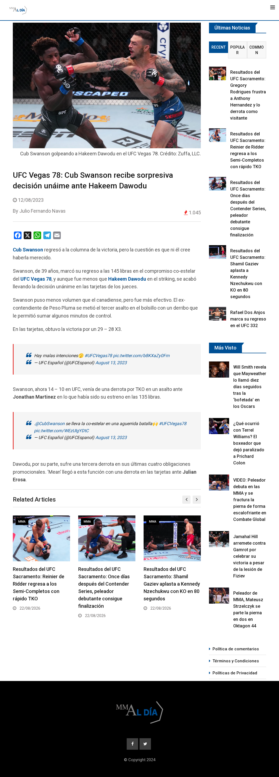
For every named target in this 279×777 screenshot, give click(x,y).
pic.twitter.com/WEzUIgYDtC (61, 430)
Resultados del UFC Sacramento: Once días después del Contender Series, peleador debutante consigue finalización (248, 209)
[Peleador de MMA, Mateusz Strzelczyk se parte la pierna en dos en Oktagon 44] (219, 596)
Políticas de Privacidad (235, 673)
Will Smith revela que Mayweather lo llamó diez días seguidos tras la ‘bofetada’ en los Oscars (249, 386)
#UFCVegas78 (98, 355)
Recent (218, 47)
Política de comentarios (236, 648)
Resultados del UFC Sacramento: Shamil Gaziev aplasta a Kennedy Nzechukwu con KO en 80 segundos (106, 583)
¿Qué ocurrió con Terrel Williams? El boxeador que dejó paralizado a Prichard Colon (248, 443)
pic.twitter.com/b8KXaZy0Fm (141, 355)
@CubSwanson (50, 423)
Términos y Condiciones (236, 661)
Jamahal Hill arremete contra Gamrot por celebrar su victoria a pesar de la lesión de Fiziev (249, 556)
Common (256, 50)
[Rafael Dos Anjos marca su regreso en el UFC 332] (217, 314)
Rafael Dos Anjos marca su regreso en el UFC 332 (248, 319)
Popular (237, 50)
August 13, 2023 (111, 362)
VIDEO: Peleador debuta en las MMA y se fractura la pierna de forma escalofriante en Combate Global (249, 500)
